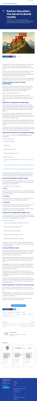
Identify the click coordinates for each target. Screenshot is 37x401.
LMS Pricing (16, 383)
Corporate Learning (11, 312)
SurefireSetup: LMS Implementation (19, 397)
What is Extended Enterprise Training (20, 388)
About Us (15, 395)
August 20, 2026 (29, 352)
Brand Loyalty (5, 312)
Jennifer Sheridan (11, 19)
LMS (18, 21)
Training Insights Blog (17, 390)
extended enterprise (18, 312)
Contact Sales (16, 398)
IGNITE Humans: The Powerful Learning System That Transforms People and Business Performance (7, 355)
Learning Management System (12, 21)
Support (15, 384)
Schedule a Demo (5, 387)
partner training (30, 21)
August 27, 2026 (6, 352)
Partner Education (23, 21)
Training (28, 22)
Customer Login (31, 0)
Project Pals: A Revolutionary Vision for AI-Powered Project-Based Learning (18, 355)
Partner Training (16, 391)
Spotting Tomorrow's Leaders (20, 22)
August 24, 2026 (18, 352)
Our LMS (15, 381)
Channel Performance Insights (22, 19)
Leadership (23, 312)
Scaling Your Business (11, 22)
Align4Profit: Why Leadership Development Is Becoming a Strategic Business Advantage (29, 355)
